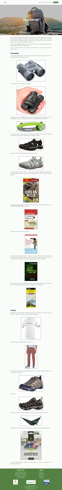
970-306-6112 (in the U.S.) (21, 472)
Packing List (41, 477)
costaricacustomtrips (21, 477)
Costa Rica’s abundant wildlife (17, 204)
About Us (41, 472)
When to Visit (41, 476)
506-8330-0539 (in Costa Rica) (21, 473)
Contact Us (56, 2)
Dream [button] (43, 2)
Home (40, 2)
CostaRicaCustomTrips (21, 476)
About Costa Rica (41, 473)
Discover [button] (47, 2)
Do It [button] (51, 2)
